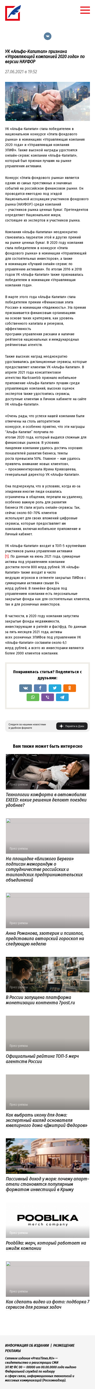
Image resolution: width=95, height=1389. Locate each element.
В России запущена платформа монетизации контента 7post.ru (40, 1000)
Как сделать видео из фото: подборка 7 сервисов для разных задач (47, 1304)
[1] (7, 556)
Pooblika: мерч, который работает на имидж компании (46, 1245)
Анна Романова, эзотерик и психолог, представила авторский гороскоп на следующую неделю (45, 938)
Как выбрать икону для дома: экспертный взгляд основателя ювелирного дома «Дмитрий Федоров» (46, 1120)
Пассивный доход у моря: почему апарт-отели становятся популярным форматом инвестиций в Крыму (47, 1184)
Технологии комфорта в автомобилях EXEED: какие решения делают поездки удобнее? (46, 800)
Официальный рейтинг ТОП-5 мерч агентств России (42, 1058)
